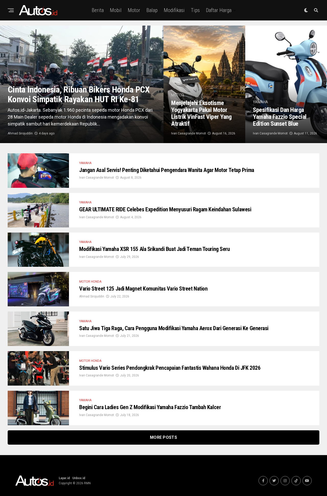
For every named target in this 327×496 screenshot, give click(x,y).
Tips (195, 10)
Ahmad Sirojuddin (20, 133)
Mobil (116, 10)
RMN (87, 483)
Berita (98, 10)
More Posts (163, 437)
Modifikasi (174, 10)
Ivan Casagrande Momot (188, 133)
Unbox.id (78, 478)
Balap (152, 10)
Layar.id (64, 478)
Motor (134, 10)
